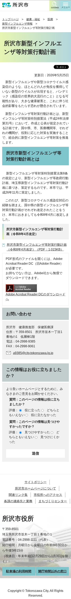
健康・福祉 (33, 19)
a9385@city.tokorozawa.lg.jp (33, 353)
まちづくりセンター (52, 501)
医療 (50, 19)
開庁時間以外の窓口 (52, 571)
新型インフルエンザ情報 (17, 23)
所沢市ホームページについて (35, 488)
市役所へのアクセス (48, 494)
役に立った (32, 410)
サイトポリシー (35, 482)
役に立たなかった (43, 415)
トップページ (10, 19)
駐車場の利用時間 (18, 571)
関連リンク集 (18, 494)
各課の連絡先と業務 (18, 501)
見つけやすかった (37, 432)
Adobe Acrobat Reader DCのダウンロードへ (35, 297)
